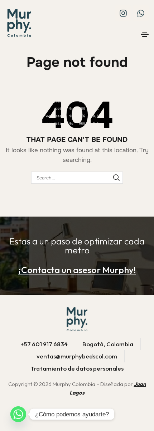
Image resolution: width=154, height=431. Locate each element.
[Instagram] (123, 13)
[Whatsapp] (141, 13)
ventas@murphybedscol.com (77, 356)
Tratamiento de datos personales (77, 368)
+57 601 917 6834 (44, 344)
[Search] (116, 178)
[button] (145, 34)
